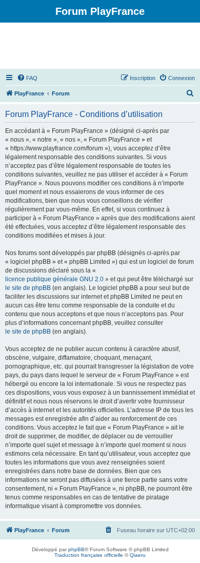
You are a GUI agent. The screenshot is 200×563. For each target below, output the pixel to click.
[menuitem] (27, 78)
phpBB (76, 549)
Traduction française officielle (88, 555)
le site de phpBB (28, 288)
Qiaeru (138, 555)
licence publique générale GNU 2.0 (54, 279)
